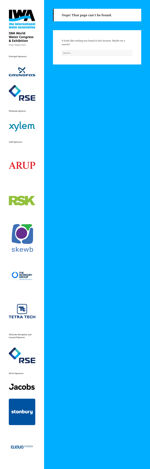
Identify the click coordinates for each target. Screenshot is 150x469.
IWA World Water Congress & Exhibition (21, 37)
